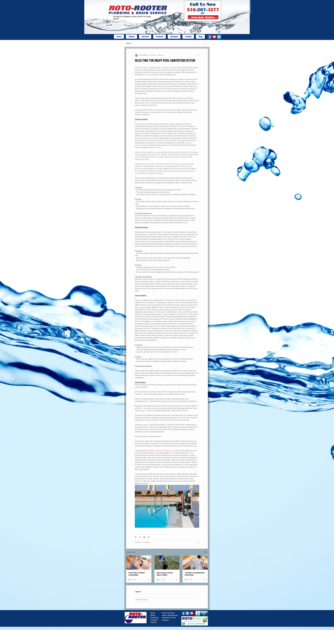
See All (206, 552)
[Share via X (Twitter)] (140, 537)
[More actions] (198, 55)
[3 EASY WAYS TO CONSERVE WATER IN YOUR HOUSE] (195, 562)
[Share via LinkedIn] (144, 537)
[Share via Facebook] (135, 537)
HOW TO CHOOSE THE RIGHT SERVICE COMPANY (165, 574)
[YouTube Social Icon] (214, 37)
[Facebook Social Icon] (209, 37)
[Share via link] (148, 537)
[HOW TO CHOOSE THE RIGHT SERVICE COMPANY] (167, 562)
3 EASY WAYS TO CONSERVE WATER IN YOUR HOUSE (195, 574)
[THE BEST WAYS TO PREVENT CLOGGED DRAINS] (138, 562)
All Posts (128, 43)
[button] (205, 43)
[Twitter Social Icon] (219, 37)
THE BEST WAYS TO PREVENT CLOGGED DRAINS (136, 574)
